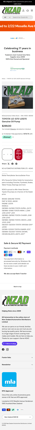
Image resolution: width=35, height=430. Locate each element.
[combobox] (17, 17)
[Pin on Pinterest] (16, 164)
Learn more (17, 4)
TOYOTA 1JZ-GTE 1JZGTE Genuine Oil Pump (18, 78)
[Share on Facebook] (12, 164)
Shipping (13, 129)
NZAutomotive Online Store (10, 116)
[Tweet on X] (8, 164)
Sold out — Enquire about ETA (18, 154)
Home (3, 78)
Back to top (17, 286)
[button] (27, 10)
